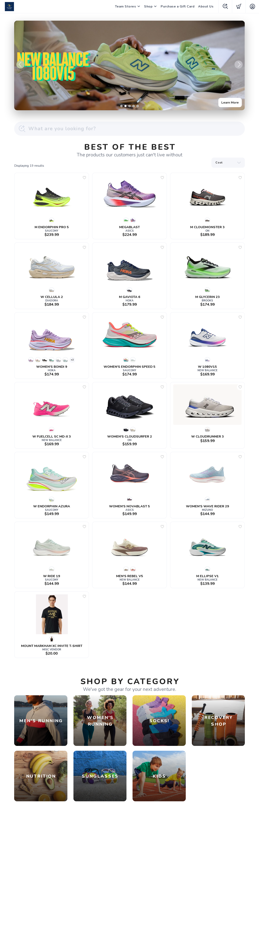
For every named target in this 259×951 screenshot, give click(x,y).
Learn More (230, 102)
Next (239, 64)
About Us (205, 6)
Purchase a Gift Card (177, 6)
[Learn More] (129, 65)
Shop (148, 6)
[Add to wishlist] (84, 177)
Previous (20, 64)
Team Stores (125, 6)
